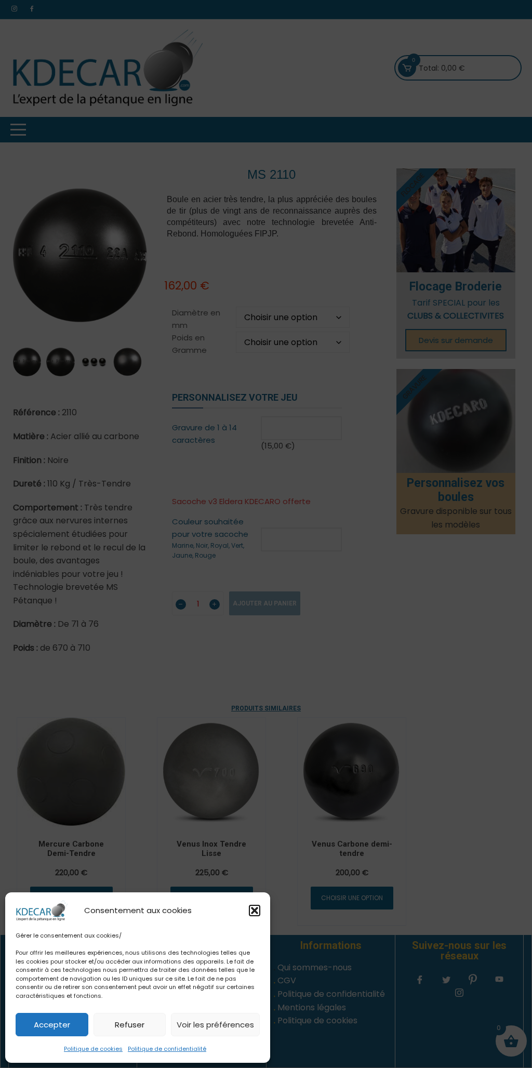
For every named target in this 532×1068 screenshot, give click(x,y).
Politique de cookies (93, 1049)
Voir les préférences (215, 1024)
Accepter (52, 1024)
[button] (254, 910)
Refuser (129, 1024)
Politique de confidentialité (167, 1049)
